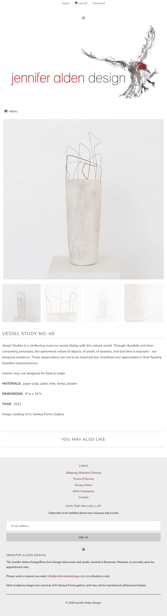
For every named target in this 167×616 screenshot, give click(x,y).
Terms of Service (83, 479)
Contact (83, 497)
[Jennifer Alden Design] (83, 62)
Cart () (82, 3)
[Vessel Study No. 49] (83, 199)
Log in (65, 3)
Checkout (99, 3)
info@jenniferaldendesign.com (66, 576)
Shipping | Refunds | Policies (83, 473)
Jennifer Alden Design (88, 602)
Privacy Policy (83, 485)
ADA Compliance (83, 491)
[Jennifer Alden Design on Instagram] (83, 18)
